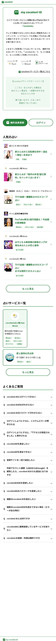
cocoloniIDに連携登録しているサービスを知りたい (26, 528)
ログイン (41, 122)
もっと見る (28, 288)
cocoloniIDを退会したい (16, 443)
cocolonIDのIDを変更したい (18, 482)
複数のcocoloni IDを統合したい (19, 499)
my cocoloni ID (12, 639)
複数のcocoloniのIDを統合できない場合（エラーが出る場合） (26, 509)
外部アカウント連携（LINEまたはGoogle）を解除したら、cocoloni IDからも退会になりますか (25, 471)
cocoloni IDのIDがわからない (18, 404)
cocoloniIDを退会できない (17, 451)
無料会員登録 (17, 122)
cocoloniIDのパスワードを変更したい (22, 490)
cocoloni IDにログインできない (19, 396)
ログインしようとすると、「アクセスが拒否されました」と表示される (26, 434)
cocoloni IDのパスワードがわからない (22, 412)
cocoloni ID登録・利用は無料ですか (21, 538)
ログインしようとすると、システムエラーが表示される (26, 422)
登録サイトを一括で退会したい (19, 460)
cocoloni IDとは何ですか (16, 518)
